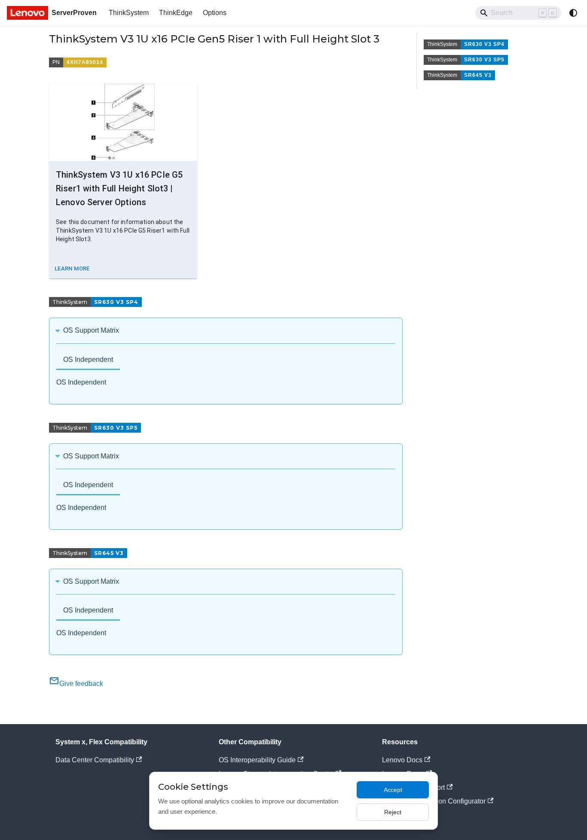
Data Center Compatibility (94, 760)
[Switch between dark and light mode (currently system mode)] (573, 13)
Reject (392, 812)
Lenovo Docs (402, 760)
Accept (393, 789)
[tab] (88, 360)
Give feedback (81, 683)
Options (214, 12)
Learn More (72, 268)
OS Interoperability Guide (257, 760)
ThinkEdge (176, 12)
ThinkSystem (129, 12)
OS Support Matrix (91, 330)
